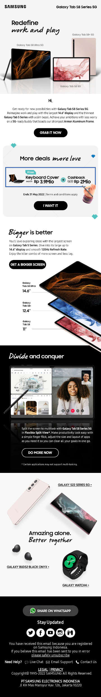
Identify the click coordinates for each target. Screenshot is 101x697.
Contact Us (88, 661)
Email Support (62, 661)
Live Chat (36, 661)
